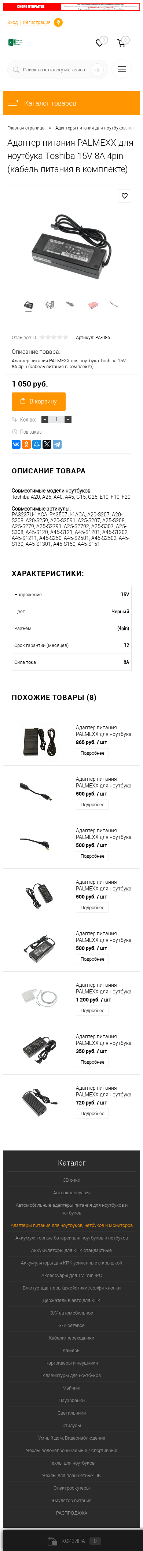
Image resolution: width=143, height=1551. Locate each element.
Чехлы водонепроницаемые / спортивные (71, 1450)
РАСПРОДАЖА (71, 1513)
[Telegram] (57, 444)
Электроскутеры (72, 1488)
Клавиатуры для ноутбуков (72, 1375)
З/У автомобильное (71, 1313)
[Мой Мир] (36, 444)
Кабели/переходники (71, 1338)
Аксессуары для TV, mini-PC (71, 1275)
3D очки (71, 1180)
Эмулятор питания (71, 1500)
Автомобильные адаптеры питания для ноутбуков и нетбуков (72, 1209)
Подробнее (92, 753)
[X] (47, 444)
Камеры (72, 1350)
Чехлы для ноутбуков (71, 1463)
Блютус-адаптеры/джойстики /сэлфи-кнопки (72, 1288)
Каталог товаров (49, 103)
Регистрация (37, 22)
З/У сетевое (72, 1325)
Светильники (72, 1413)
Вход (12, 22)
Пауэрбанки (72, 1400)
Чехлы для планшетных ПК (71, 1475)
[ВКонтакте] (16, 444)
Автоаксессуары (71, 1192)
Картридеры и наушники (71, 1363)
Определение (58, 22)
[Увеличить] (71, 249)
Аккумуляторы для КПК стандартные (71, 1250)
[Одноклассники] (26, 444)
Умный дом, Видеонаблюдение (71, 1438)
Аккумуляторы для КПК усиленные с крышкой (71, 1263)
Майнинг (71, 1388)
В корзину (43, 401)
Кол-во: (28, 419)
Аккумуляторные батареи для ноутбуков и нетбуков (71, 1238)
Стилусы (71, 1425)
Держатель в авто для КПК (71, 1300)
